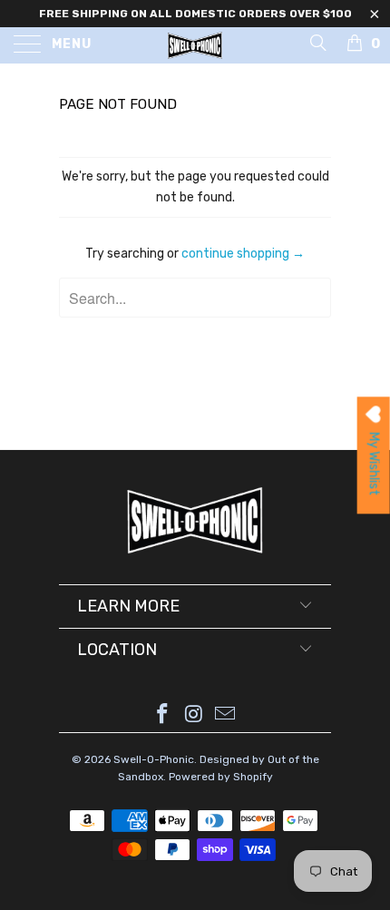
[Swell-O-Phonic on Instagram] (194, 715)
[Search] (317, 43)
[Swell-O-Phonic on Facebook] (162, 715)
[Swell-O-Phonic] (195, 45)
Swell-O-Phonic (153, 759)
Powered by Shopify (221, 776)
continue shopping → (243, 253)
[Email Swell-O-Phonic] (225, 715)
